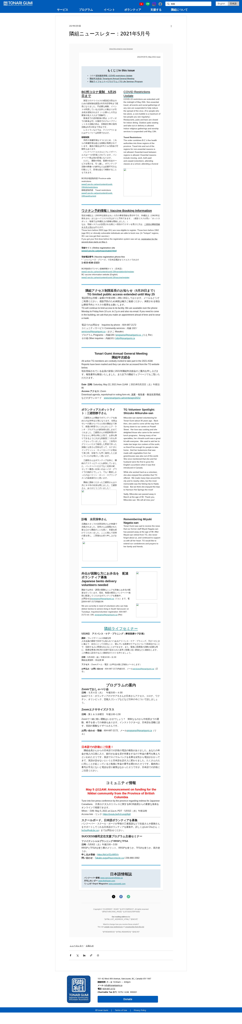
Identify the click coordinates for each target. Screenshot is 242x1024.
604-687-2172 (109, 988)
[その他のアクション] (171, 26)
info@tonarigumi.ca (113, 985)
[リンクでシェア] (91, 955)
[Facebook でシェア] (70, 955)
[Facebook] (160, 4)
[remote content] (121, 490)
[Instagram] (154, 4)
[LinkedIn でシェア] (84, 955)
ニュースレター (76, 945)
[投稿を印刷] (98, 955)
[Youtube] (141, 4)
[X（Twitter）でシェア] (77, 955)
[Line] (147, 4)
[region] (62, 9)
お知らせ (90, 945)
